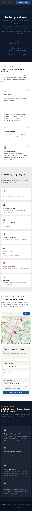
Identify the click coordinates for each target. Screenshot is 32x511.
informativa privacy (14, 387)
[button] (12, 341)
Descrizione (9, 370)
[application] (16, 330)
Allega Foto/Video (10, 380)
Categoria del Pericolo (9, 363)
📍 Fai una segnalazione (23, 2)
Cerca (26, 313)
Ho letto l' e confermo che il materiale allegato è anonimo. (16, 387)
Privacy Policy (7, 507)
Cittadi (6, 2)
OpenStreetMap (21, 343)
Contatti (14, 507)
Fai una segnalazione (23, 507)
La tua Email (11, 357)
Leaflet (14, 343)
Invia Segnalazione (16, 392)
